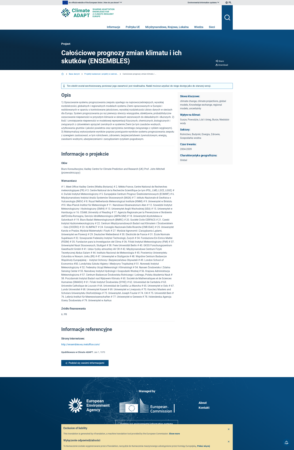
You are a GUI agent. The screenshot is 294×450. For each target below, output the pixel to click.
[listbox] (92, 2)
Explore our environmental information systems (147, 423)
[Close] (229, 429)
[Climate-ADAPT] (140, 12)
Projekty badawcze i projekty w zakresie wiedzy (101, 74)
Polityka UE (133, 27)
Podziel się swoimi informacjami (86, 362)
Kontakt (204, 407)
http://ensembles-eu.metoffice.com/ (80, 344)
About (203, 403)
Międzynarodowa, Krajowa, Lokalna (167, 27)
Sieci (212, 27)
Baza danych (74, 74)
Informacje (113, 27)
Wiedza (198, 27)
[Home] (62, 74)
